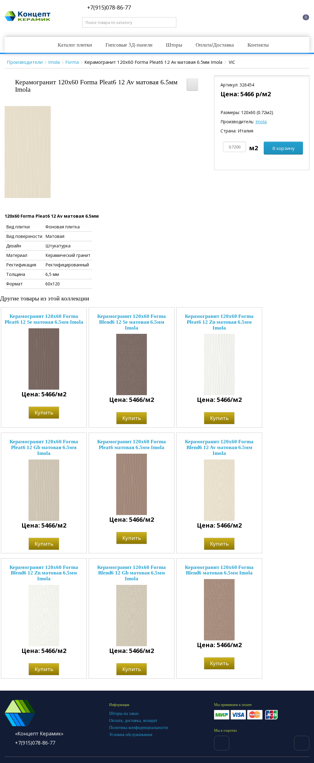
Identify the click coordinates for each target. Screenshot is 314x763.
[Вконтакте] (221, 743)
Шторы (174, 44)
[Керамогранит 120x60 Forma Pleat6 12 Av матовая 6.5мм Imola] (28, 152)
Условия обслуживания (130, 734)
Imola (54, 62)
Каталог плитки (75, 44)
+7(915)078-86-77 (108, 7)
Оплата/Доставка (215, 44)
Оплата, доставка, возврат (133, 720)
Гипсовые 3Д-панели (128, 44)
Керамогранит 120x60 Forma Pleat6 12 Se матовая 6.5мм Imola (44, 319)
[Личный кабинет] (276, 16)
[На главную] (229, 16)
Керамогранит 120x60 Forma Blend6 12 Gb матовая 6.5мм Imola (131, 573)
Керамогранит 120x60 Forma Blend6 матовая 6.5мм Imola (219, 570)
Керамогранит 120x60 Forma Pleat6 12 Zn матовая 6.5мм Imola (219, 321)
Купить (44, 412)
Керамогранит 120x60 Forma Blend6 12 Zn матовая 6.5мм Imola (44, 573)
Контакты (258, 44)
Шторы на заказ (124, 713)
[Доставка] (252, 16)
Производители (25, 62)
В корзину (283, 148)
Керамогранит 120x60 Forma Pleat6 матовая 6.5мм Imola (131, 444)
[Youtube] (301, 743)
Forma (72, 62)
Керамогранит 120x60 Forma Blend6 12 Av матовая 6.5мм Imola (219, 447)
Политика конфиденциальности (138, 727)
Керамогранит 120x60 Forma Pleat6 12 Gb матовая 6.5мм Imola (44, 447)
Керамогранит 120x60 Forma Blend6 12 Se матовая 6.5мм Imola (131, 321)
